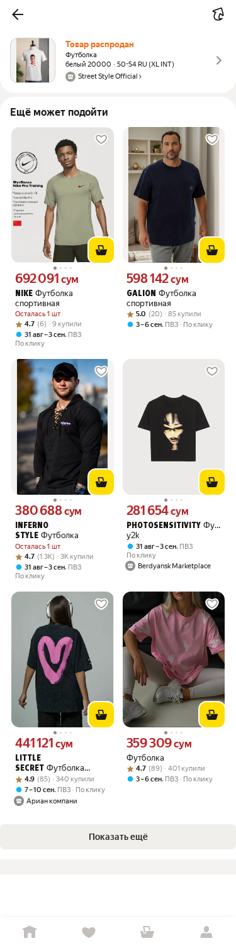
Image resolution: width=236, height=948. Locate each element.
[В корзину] (101, 250)
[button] (17, 14)
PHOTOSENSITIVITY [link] (163, 526)
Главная (29, 932)
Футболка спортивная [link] (44, 298)
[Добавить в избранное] (101, 139)
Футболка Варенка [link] (49, 763)
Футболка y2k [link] (174, 530)
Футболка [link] (47, 531)
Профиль (206, 932)
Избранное (88, 932)
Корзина (147, 932)
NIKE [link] (24, 294)
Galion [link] (141, 294)
